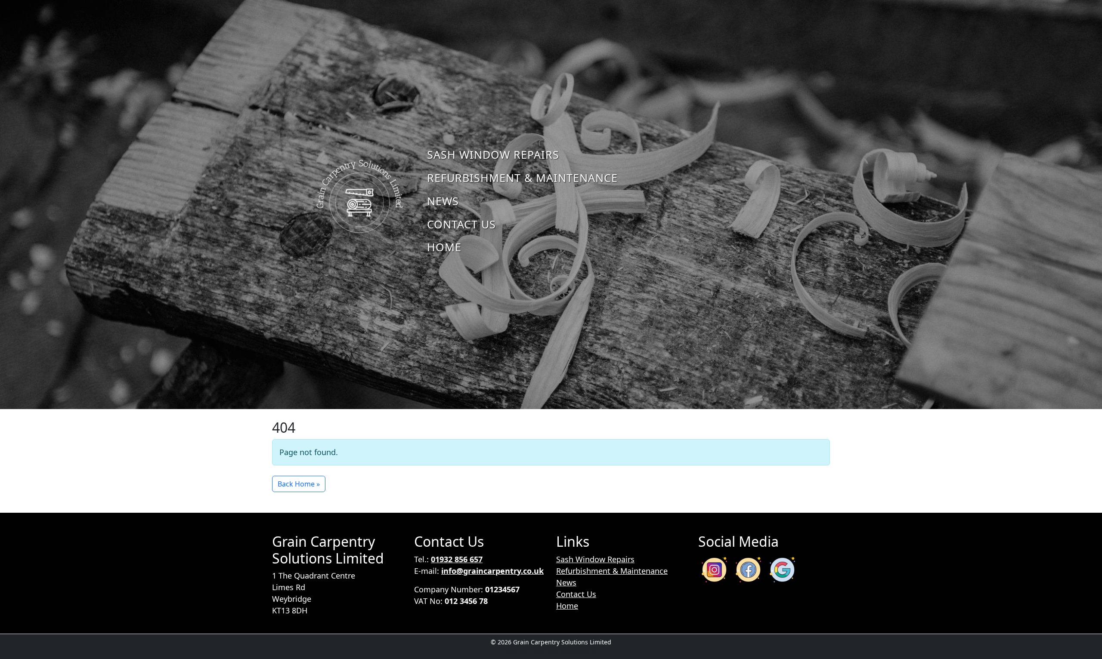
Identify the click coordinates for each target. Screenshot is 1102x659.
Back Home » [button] (299, 484)
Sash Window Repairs (493, 154)
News (443, 201)
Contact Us (461, 224)
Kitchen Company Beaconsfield (551, 651)
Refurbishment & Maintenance (522, 177)
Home (444, 247)
